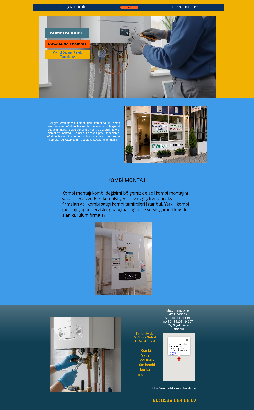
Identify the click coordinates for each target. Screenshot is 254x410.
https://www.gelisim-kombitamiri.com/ (174, 388)
